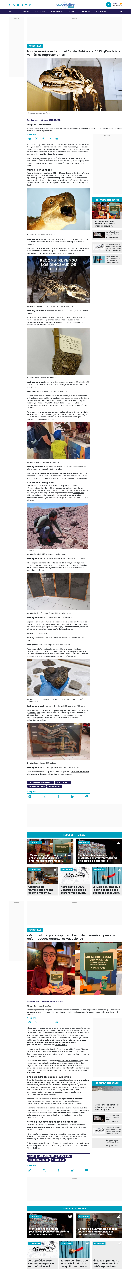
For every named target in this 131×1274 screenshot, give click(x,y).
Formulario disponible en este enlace (54, 644)
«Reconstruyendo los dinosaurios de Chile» (63, 248)
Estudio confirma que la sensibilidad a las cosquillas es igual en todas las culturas (113, 259)
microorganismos (38, 1160)
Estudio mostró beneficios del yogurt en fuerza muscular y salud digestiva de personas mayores (107, 1107)
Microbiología (46, 1156)
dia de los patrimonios (40, 782)
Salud (71, 12)
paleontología (37, 786)
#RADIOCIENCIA (102, 12)
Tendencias (85, 12)
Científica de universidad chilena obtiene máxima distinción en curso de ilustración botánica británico (42, 889)
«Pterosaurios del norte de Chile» (41, 488)
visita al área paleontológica (39, 398)
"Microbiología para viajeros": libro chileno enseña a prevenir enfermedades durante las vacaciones (106, 223)
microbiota (64, 1156)
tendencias (55, 786)
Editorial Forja (61, 1045)
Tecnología (40, 12)
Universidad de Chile (70, 414)
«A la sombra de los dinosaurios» (51, 412)
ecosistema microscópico (69, 1060)
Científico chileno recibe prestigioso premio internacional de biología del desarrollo (112, 235)
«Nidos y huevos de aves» (44, 317)
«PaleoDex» (62, 180)
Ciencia (26, 12)
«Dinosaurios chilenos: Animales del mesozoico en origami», (55, 494)
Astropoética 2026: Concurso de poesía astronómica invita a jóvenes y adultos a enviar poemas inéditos (113, 247)
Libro (31, 1156)
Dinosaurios (63, 782)
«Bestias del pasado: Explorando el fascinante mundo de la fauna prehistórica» (55, 650)
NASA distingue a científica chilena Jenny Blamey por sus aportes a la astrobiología (112, 1143)
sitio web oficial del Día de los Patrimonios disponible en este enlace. (58, 773)
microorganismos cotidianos (64, 1101)
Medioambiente (57, 12)
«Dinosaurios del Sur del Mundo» (60, 253)
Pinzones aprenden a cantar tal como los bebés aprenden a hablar (106, 1263)
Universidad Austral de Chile (55, 1051)
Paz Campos (32, 120)
